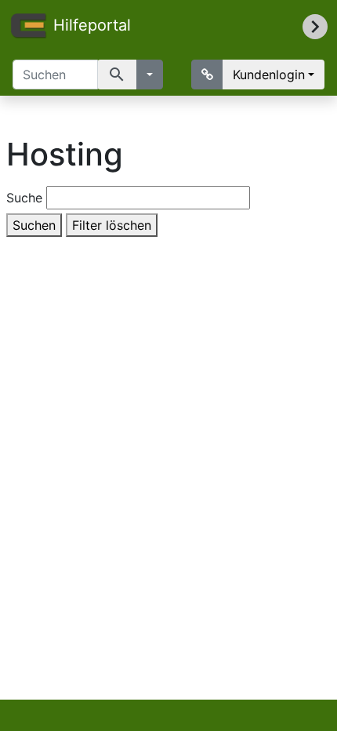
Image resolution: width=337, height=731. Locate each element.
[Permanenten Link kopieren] (207, 74)
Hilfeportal (92, 25)
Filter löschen (111, 225)
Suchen (34, 225)
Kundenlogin (269, 74)
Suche (24, 197)
